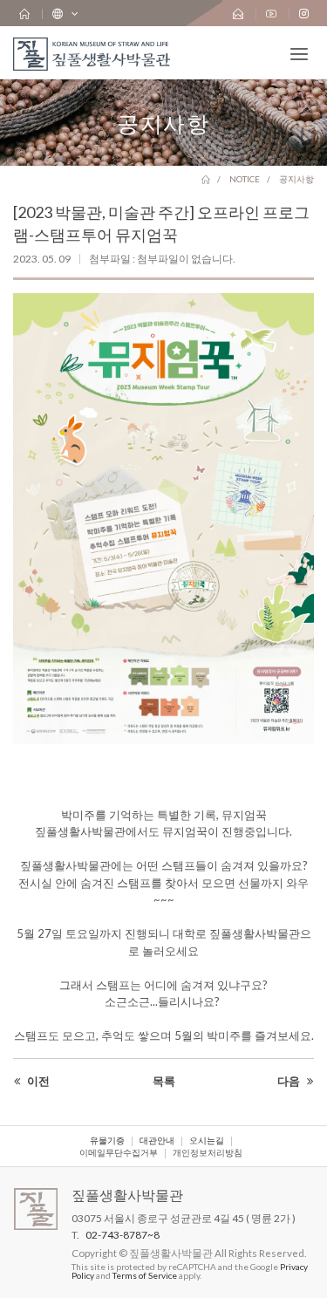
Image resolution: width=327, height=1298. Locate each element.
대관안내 (157, 1141)
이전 (37, 1081)
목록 (164, 1081)
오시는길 (206, 1141)
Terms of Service (144, 1275)
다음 (290, 1081)
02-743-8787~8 (122, 1234)
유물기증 (107, 1141)
